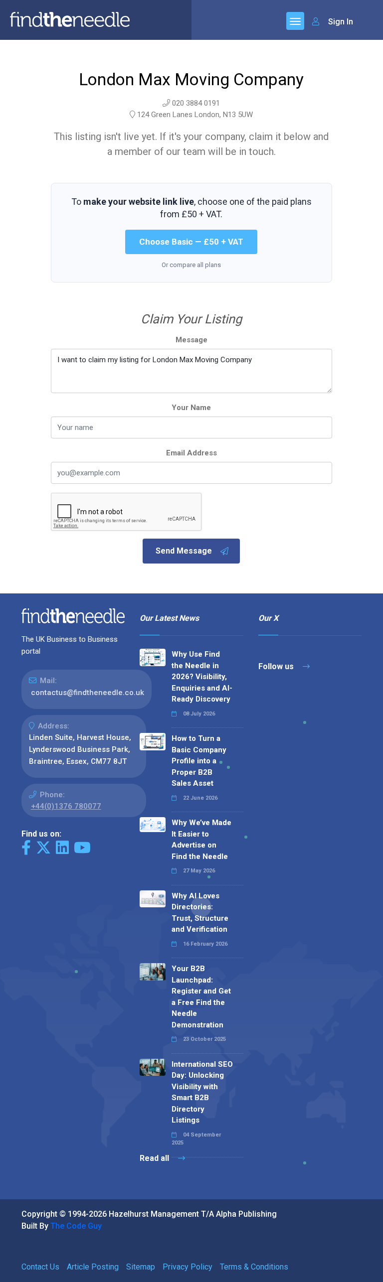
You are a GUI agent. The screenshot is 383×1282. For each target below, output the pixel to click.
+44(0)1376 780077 (66, 806)
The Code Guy (76, 1226)
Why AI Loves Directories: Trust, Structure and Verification (200, 912)
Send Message (184, 551)
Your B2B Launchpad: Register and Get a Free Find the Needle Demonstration (201, 996)
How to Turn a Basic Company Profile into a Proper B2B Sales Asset (199, 761)
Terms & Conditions (254, 1267)
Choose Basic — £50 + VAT (191, 242)
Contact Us (40, 1267)
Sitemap (140, 1267)
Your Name (191, 407)
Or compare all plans (191, 265)
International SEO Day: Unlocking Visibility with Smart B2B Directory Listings (202, 1092)
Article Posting (93, 1267)
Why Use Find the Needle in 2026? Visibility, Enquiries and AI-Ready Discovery (202, 677)
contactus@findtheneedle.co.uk (87, 692)
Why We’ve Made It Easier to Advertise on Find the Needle (201, 839)
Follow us (277, 666)
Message (191, 339)
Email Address (191, 452)
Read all (155, 1158)
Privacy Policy (187, 1267)
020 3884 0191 (196, 103)
